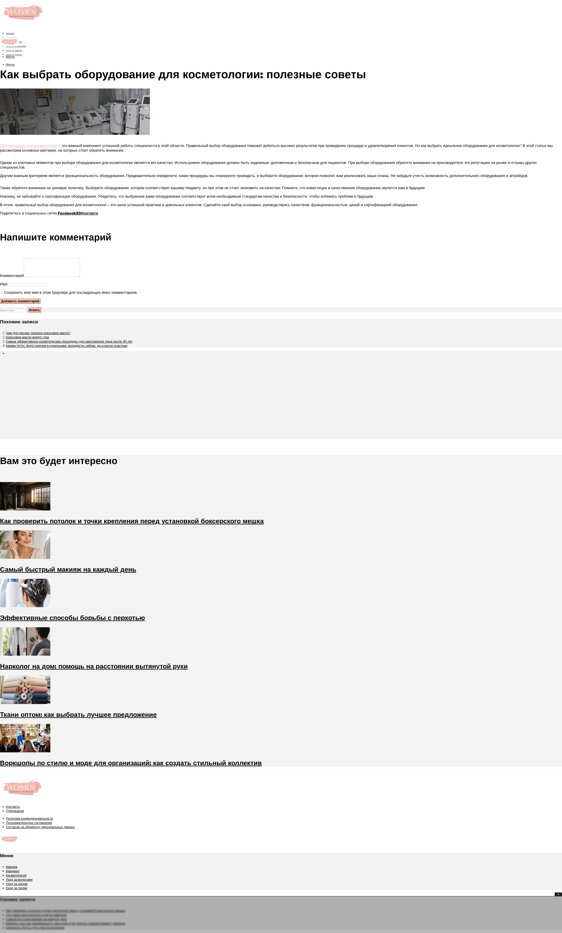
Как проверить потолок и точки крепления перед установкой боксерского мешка (132, 521)
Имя (3, 284)
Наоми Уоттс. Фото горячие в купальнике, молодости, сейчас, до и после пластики (66, 345)
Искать (34, 310)
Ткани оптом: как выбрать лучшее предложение (78, 714)
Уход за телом (16, 888)
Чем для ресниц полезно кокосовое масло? (38, 333)
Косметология (16, 875)
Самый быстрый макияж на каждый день (68, 569)
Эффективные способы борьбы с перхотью (72, 617)
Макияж (10, 34)
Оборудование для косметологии (29, 145)
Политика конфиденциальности (29, 818)
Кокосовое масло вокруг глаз (27, 337)
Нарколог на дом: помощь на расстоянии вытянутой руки (94, 666)
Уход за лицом (14, 51)
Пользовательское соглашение (29, 822)
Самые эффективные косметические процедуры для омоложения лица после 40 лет (69, 341)
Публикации (15, 811)
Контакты (13, 806)
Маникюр (12, 871)
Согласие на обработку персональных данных (40, 827)
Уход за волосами (19, 879)
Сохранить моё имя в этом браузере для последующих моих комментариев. (71, 292)
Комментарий (12, 275)
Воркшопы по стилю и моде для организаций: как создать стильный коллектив (131, 763)
